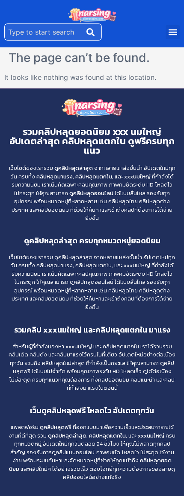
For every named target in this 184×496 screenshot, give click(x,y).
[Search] (92, 32)
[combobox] (43, 32)
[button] (173, 32)
